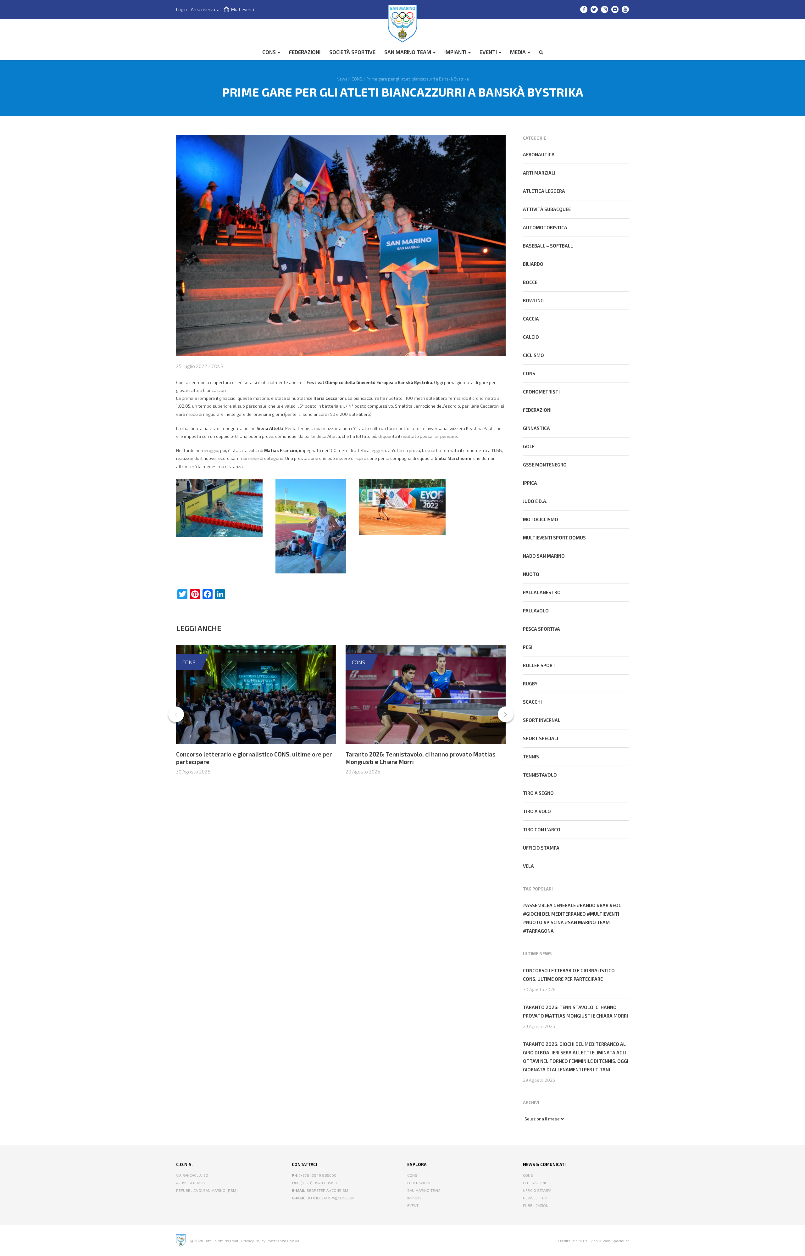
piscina (555, 922)
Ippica (530, 483)
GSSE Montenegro (545, 464)
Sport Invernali (542, 720)
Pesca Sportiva (541, 629)
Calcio (531, 337)
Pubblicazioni (536, 1205)
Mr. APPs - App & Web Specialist (600, 1240)
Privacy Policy (253, 1240)
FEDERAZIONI (304, 52)
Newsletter (535, 1198)
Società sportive (352, 52)
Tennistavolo (540, 775)
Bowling (533, 300)
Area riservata (205, 9)
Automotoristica (545, 227)
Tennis (531, 756)
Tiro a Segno (538, 793)
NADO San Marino (544, 556)
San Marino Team (408, 52)
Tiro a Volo (537, 811)
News (341, 78)
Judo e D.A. (535, 501)
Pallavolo (536, 610)
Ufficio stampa (541, 848)
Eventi (489, 52)
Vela (528, 866)
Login (181, 9)
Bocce (530, 282)
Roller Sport (539, 665)
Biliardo (533, 264)
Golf (529, 446)
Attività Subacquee (547, 209)
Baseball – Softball (548, 245)
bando (588, 905)
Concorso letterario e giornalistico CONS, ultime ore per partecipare (569, 975)
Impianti (456, 52)
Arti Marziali (539, 173)
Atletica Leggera (544, 191)
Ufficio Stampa (537, 1190)
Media (518, 52)
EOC (617, 905)
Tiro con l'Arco (541, 829)
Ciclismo (533, 355)
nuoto (534, 922)
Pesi (527, 647)
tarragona (540, 931)
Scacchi (532, 702)
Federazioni (537, 410)
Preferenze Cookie (282, 1240)
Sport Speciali (540, 738)
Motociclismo (540, 519)
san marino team (589, 922)
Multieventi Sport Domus (554, 537)
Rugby (530, 683)
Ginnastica (536, 428)
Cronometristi (541, 391)
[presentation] (176, 714)
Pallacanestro (542, 592)
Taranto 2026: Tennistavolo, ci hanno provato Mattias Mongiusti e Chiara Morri (575, 1011)
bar (604, 905)
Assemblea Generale (551, 905)
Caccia (531, 318)
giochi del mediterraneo (556, 914)
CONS (269, 52)
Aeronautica (539, 154)
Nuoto (531, 574)
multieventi (604, 914)
